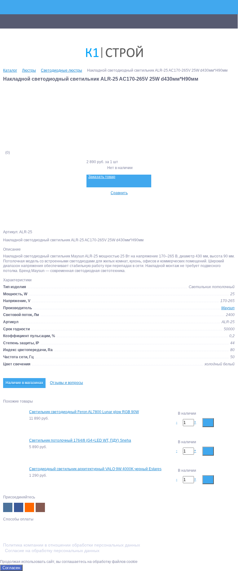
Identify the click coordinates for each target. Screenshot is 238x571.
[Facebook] (18, 507)
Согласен (11, 567)
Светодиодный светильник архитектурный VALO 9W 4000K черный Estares (95, 469)
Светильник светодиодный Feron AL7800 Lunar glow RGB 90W (84, 412)
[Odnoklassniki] (29, 507)
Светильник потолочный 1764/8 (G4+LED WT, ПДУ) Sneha (80, 440)
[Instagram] (40, 507)
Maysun (228, 308)
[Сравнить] (219, 422)
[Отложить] (229, 422)
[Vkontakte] (7, 507)
